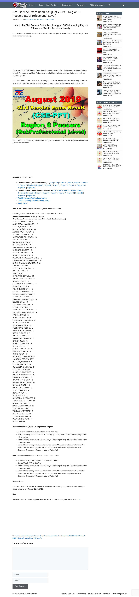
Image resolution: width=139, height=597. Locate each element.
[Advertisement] (50, 54)
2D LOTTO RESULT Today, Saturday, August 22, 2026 (111, 159)
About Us (71, 594)
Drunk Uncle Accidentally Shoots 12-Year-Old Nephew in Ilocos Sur (112, 34)
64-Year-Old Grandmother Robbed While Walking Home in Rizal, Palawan (112, 17)
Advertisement (81, 594)
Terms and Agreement (119, 594)
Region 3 (23, 185)
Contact (63, 594)
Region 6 (48, 185)
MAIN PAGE (22, 203)
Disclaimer (106, 594)
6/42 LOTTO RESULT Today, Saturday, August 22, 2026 (111, 112)
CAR (56, 183)
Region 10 (81, 185)
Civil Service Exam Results (45, 19)
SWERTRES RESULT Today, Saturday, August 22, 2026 (111, 126)
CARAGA (62, 183)
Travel (41, 5)
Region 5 (39, 185)
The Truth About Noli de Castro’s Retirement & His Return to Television (110, 59)
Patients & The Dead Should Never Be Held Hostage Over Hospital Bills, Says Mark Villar (112, 92)
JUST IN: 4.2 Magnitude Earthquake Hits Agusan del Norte (111, 50)
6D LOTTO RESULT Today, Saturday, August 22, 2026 (111, 119)
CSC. (79, 499)
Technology (80, 5)
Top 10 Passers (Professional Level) (32, 198)
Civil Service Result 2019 (66, 536)
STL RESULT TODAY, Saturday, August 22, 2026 (111, 139)
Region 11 (22, 188)
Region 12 (31, 188)
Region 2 (21, 193)
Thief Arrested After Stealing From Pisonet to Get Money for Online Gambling (112, 83)
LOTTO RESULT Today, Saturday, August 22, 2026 (111, 145)
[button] (109, 5)
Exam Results (51, 5)
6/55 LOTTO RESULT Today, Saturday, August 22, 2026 (111, 106)
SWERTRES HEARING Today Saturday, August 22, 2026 (112, 165)
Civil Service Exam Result (23, 536)
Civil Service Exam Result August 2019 (44, 536)
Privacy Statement (94, 594)
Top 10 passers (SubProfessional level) (33, 201)
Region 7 (56, 185)
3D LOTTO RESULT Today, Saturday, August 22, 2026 (111, 152)
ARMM (70, 183)
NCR (51, 183)
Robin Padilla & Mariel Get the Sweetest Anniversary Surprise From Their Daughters (112, 26)
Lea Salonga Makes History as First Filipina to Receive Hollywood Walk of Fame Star (112, 67)
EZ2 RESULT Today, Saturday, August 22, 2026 (112, 132)
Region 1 (77, 183)
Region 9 (72, 185)
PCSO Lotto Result (96, 5)
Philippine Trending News (25, 538)
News (31, 5)
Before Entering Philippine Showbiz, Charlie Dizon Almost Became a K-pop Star (112, 75)
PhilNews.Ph (38, 538)
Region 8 (64, 185)
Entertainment (66, 5)
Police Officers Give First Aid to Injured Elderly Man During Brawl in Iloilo (112, 42)
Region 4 (31, 185)
